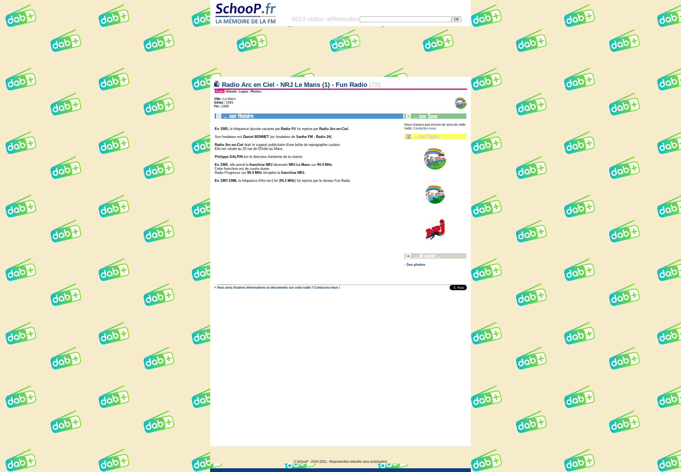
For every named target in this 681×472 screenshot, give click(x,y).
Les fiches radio (346, 44)
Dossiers (346, 34)
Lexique (346, 64)
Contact (346, 74)
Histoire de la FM (346, 39)
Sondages (346, 49)
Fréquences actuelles (346, 59)
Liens (346, 69)
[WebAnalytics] (460, 453)
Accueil (346, 29)
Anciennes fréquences (346, 54)
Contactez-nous (424, 128)
